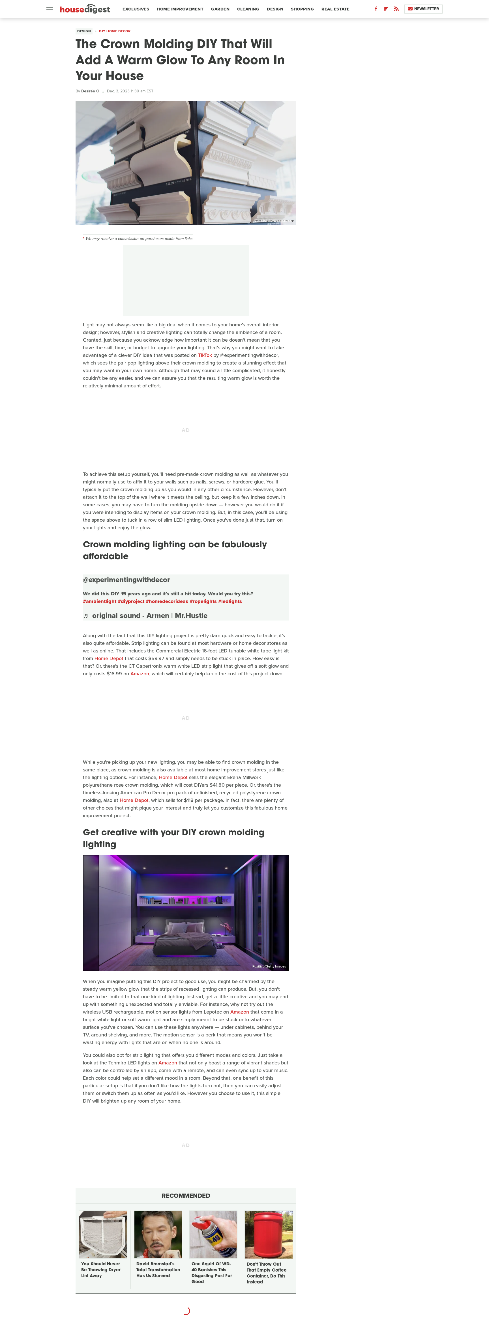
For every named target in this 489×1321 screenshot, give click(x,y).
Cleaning (248, 9)
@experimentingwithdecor (126, 579)
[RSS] (396, 10)
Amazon (139, 673)
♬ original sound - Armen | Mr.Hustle (145, 615)
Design (275, 9)
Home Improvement (180, 9)
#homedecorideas (167, 601)
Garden (220, 9)
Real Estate (335, 9)
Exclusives (136, 9)
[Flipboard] (386, 10)
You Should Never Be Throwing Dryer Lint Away (100, 1270)
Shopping (302, 9)
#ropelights (203, 601)
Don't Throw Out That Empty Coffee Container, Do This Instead (267, 1274)
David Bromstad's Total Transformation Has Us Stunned (158, 1270)
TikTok (205, 355)
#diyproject (131, 601)
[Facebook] (376, 10)
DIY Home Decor (114, 31)
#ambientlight (99, 601)
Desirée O (90, 91)
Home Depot (109, 658)
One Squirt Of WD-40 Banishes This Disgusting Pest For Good (212, 1273)
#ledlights (230, 601)
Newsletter (426, 9)
